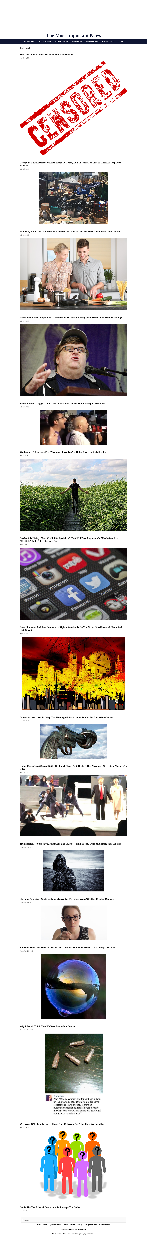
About (72, 1225)
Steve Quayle (77, 41)
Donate (120, 41)
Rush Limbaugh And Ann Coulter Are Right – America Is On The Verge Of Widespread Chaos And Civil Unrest (71, 628)
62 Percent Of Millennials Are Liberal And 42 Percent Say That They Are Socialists (62, 1124)
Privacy (79, 1225)
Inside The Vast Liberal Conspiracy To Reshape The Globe (50, 1207)
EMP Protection (92, 41)
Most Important (108, 41)
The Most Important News (73, 35)
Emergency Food (61, 41)
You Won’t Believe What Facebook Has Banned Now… (47, 54)
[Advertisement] (73, 17)
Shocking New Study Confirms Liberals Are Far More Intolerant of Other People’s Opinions (67, 899)
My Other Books (45, 41)
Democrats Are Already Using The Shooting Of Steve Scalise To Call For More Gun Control (66, 717)
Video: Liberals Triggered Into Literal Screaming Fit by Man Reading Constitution (62, 403)
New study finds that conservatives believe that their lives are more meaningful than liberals (70, 231)
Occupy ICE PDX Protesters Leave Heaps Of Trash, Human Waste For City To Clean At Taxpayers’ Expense (70, 164)
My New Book (29, 41)
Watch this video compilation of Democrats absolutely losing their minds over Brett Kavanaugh (71, 317)
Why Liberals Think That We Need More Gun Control (47, 1026)
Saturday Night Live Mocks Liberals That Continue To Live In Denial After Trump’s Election (67, 947)
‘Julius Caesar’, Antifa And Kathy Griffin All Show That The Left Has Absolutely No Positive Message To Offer (73, 767)
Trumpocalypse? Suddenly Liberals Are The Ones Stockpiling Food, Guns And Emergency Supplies (70, 843)
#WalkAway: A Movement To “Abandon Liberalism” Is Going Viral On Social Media (63, 452)
